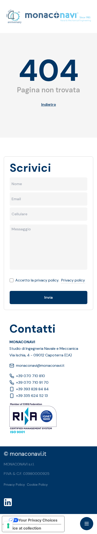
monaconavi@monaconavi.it (40, 365)
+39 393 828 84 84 (32, 389)
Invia (48, 297)
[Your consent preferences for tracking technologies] (8, 525)
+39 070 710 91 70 (32, 382)
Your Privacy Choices (37, 520)
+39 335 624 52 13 (32, 395)
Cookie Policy (37, 484)
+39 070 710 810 (30, 375)
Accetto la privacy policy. (37, 280)
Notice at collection (23, 528)
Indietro (48, 104)
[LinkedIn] (9, 502)
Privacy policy (73, 280)
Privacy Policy (14, 484)
